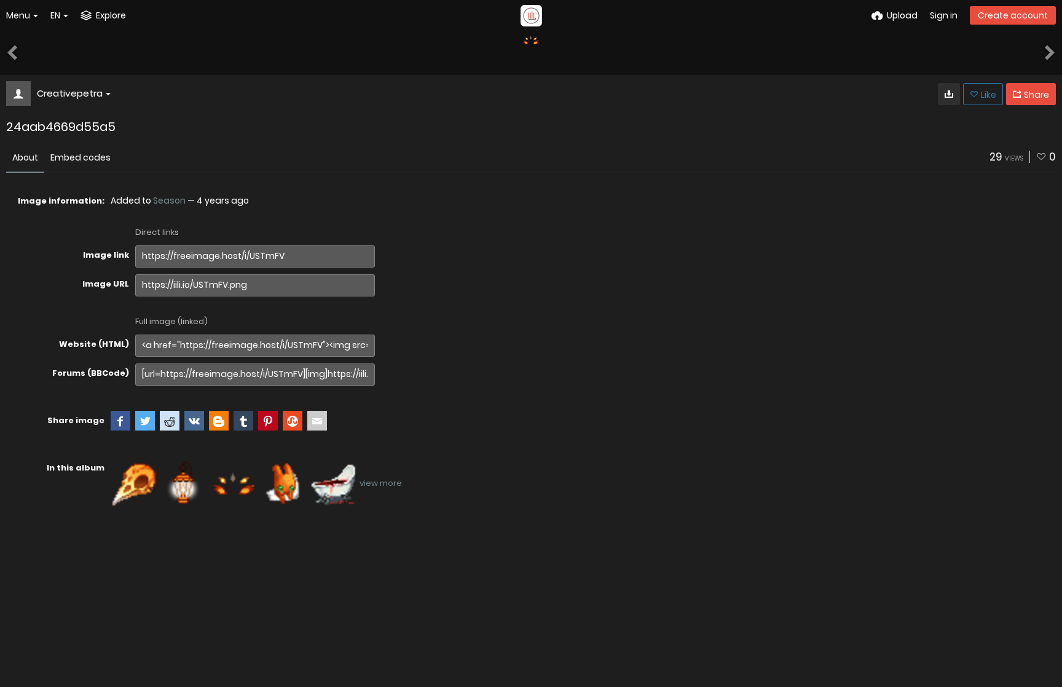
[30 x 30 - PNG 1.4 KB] (949, 94)
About (25, 157)
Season (169, 200)
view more (381, 483)
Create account (1013, 15)
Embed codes (80, 157)
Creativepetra (70, 93)
